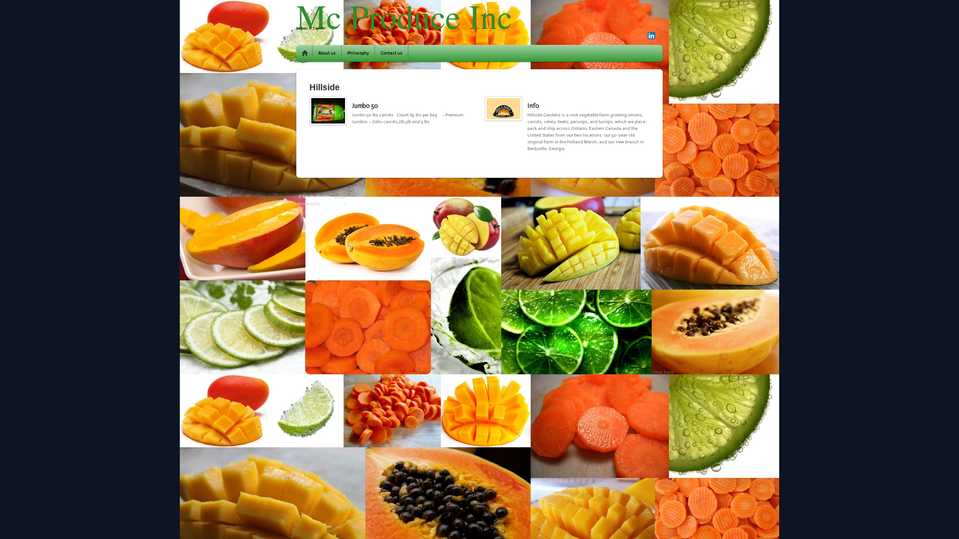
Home (305, 53)
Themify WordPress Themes (375, 203)
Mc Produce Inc (318, 197)
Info (533, 105)
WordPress (332, 203)
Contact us (391, 53)
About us (327, 53)
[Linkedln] (651, 36)
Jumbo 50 (365, 105)
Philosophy (358, 53)
